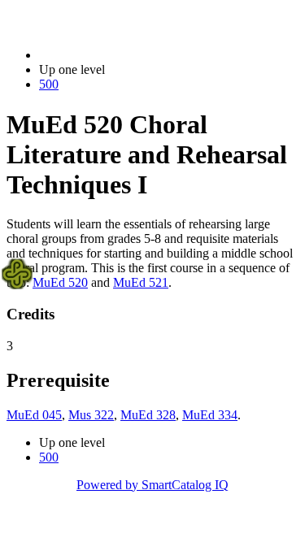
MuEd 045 (34, 415)
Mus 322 (91, 415)
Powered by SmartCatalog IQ (152, 485)
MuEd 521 (140, 282)
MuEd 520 (60, 282)
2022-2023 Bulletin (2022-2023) (123, 55)
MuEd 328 (148, 415)
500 (49, 84)
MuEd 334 (209, 415)
